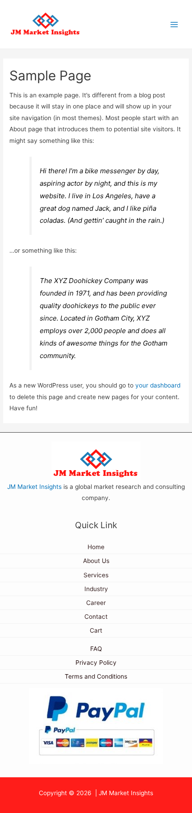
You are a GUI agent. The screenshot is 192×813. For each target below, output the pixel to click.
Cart (96, 630)
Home (96, 546)
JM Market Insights (34, 486)
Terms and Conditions (96, 676)
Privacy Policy (96, 662)
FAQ (96, 648)
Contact (96, 616)
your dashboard (157, 385)
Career (96, 602)
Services (96, 575)
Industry (96, 588)
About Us (96, 560)
